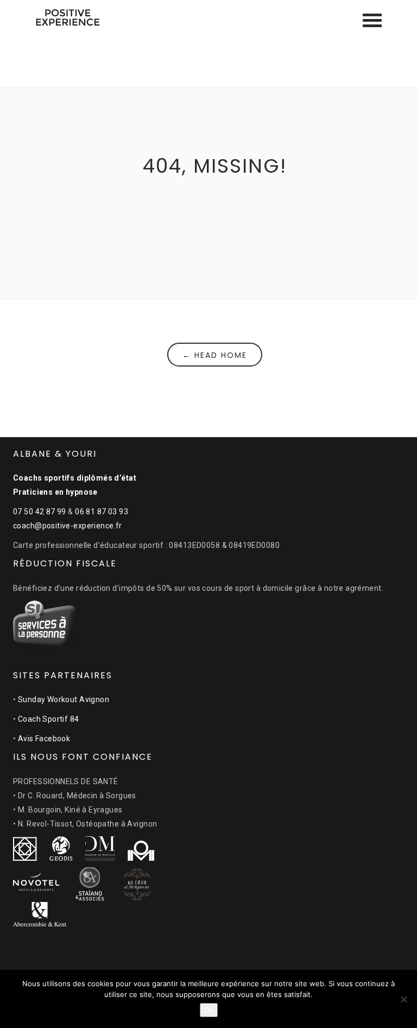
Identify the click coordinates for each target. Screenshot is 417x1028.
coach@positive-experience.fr (67, 525)
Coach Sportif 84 (48, 719)
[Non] (403, 999)
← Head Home (214, 355)
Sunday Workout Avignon (63, 699)
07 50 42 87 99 (39, 511)
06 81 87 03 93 (101, 511)
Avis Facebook (44, 738)
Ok (208, 1010)
